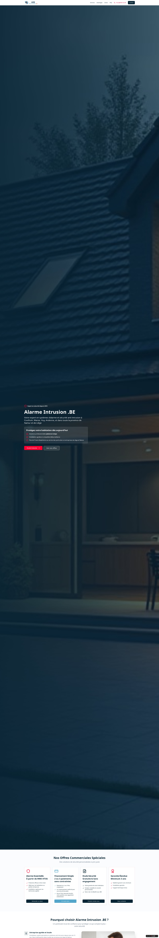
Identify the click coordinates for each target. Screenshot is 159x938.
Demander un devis (37, 901)
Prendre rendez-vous (93, 901)
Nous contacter (122, 901)
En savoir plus (65, 901)
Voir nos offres (51, 448)
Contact (131, 2)
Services (92, 2)
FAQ (111, 2)
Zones (106, 2)
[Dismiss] (157, 936)
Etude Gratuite (32, 448)
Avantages (99, 2)
